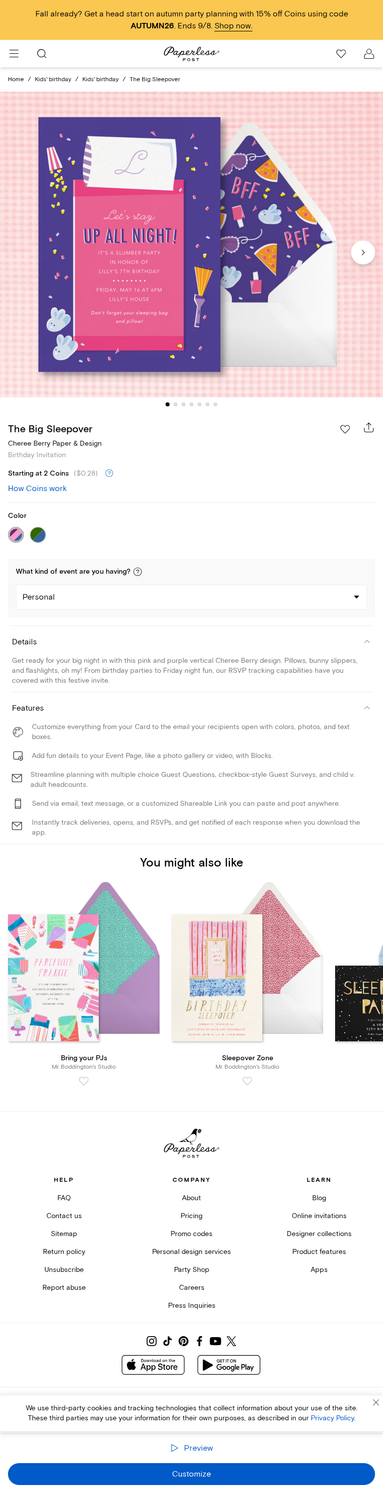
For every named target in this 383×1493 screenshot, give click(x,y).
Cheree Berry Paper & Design (55, 443)
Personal (38, 597)
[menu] (14, 54)
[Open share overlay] (369, 427)
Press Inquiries (191, 1305)
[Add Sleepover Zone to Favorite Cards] (247, 1081)
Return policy (64, 1251)
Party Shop (191, 1269)
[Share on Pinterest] (184, 1341)
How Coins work (37, 489)
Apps (319, 1269)
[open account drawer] (369, 54)
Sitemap (64, 1234)
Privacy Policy (332, 1418)
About (191, 1198)
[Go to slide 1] (168, 404)
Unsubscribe (64, 1269)
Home (16, 79)
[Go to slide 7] (215, 404)
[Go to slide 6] (207, 404)
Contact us (64, 1216)
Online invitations (319, 1216)
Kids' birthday (53, 79)
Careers (191, 1287)
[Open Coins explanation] (109, 474)
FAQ (64, 1198)
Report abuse (64, 1287)
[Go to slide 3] (184, 404)
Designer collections (319, 1234)
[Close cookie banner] (376, 1402)
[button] (138, 572)
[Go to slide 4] (191, 404)
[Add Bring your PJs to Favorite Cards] (84, 1081)
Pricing (191, 1216)
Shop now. (233, 26)
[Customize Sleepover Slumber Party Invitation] (191, 244)
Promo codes (191, 1234)
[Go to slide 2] (176, 404)
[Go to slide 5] (199, 404)
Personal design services (191, 1251)
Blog (319, 1198)
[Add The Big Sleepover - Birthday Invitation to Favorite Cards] (345, 429)
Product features (319, 1251)
